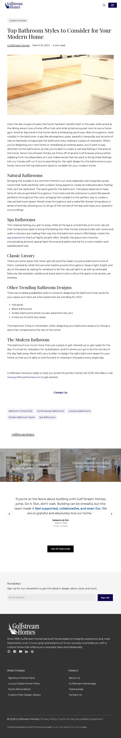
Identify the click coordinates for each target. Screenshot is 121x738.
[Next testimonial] (111, 513)
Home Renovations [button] (19, 689)
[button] (112, 5)
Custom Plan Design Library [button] (24, 694)
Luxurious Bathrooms (79, 411)
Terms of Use (66, 719)
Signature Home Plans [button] (21, 678)
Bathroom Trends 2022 (20, 411)
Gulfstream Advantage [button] (82, 683)
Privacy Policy (49, 719)
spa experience (16, 237)
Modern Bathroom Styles (22, 417)
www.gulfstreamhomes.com (24, 377)
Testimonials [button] (76, 689)
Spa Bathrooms (47, 417)
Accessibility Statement (89, 719)
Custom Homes (17, 20)
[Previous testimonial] (9, 513)
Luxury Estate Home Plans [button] (24, 683)
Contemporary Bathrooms (50, 411)
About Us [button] (74, 678)
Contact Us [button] (75, 694)
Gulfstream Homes (18, 45)
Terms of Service (74, 727)
